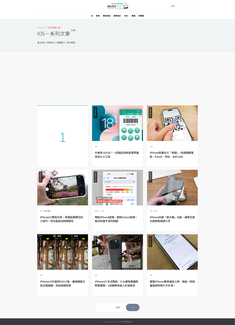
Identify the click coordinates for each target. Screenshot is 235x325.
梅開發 (141, 15)
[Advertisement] (117, 77)
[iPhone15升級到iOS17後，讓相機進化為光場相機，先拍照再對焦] (62, 268)
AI (92, 15)
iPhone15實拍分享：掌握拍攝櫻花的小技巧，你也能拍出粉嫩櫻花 (61, 219)
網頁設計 (117, 15)
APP (155, 211)
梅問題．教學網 (117, 6)
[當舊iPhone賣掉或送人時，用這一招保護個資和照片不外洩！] (172, 268)
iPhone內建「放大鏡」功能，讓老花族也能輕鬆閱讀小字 (172, 219)
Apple (97, 211)
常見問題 (71, 42)
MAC (126, 15)
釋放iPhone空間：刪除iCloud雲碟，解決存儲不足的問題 (116, 219)
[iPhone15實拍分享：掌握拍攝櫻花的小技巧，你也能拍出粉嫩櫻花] (62, 204)
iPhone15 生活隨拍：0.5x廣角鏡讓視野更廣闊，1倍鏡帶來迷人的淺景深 (116, 283)
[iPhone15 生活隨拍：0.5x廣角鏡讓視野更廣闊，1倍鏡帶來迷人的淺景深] (117, 268)
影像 (98, 15)
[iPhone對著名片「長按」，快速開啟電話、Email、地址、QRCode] (172, 140)
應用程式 (51, 42)
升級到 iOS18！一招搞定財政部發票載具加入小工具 (117, 154)
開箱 (133, 15)
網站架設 (106, 15)
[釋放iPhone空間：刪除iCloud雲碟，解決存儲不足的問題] (117, 204)
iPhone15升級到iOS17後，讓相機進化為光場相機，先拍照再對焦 (62, 283)
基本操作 (41, 42)
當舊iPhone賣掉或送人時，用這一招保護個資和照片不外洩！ (172, 283)
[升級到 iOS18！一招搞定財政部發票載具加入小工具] (117, 140)
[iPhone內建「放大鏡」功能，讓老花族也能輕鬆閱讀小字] (172, 204)
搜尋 (173, 6)
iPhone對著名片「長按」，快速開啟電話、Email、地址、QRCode (172, 154)
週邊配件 (61, 42)
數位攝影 (48, 211)
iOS (96, 146)
